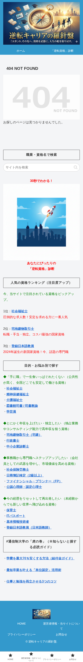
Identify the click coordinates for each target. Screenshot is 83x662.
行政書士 (12, 440)
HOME (21, 623)
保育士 (11, 510)
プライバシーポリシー (21, 634)
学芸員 (11, 411)
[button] (75, 167)
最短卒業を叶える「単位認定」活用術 (33, 570)
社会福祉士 (19, 311)
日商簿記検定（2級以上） (25, 475)
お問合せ (61, 634)
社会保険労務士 (17, 469)
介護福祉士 (14, 400)
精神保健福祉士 (17, 394)
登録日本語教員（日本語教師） (29, 527)
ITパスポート (15, 516)
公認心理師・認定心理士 (24, 487)
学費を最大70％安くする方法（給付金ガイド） (40, 558)
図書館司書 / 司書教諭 (22, 405)
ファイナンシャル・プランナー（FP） (34, 481)
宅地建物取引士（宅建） (24, 434)
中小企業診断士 (17, 446)
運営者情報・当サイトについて (61, 626)
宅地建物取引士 (22, 328)
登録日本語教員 (22, 346)
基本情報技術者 (17, 521)
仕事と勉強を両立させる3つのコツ (31, 581)
